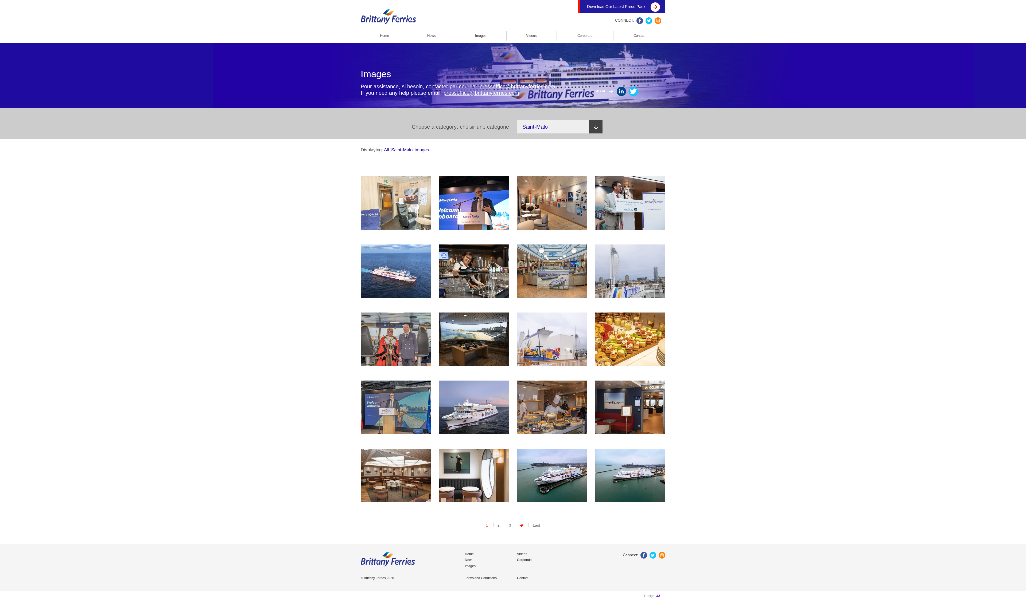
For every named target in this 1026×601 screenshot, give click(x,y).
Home (384, 36)
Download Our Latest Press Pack (617, 6)
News (431, 36)
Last (536, 525)
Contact (640, 36)
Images (481, 36)
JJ (658, 596)
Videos (531, 36)
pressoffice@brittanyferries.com (517, 86)
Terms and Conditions (481, 578)
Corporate (584, 36)
